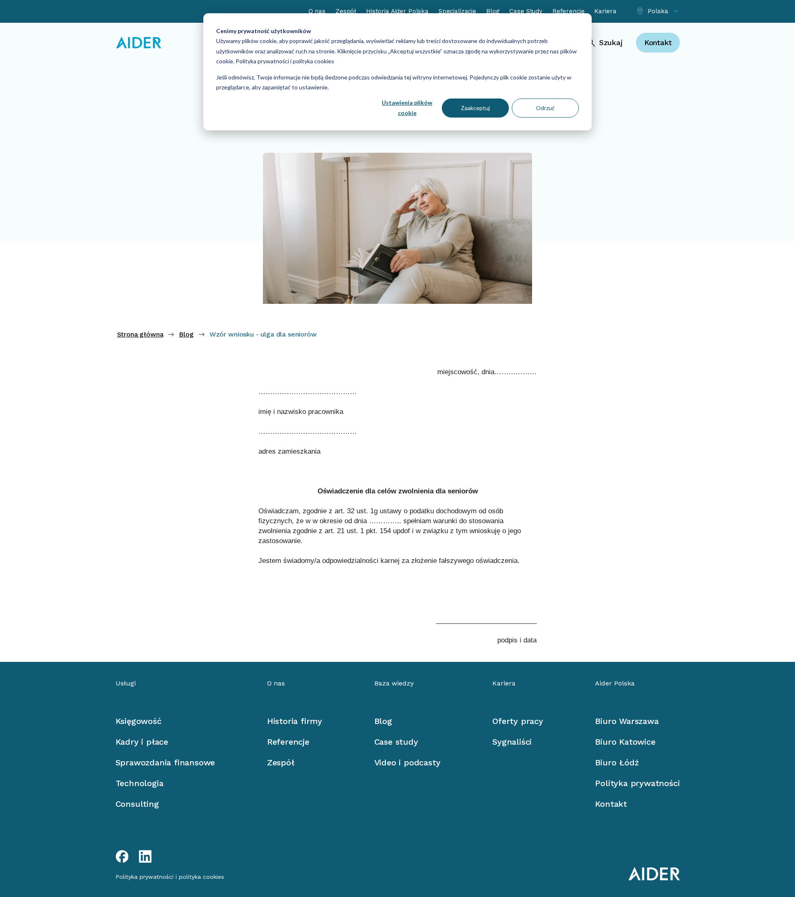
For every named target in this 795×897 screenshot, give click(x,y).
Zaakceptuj (475, 107)
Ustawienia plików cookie (407, 107)
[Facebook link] (122, 856)
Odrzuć (545, 107)
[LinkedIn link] (145, 856)
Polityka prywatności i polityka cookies (284, 61)
